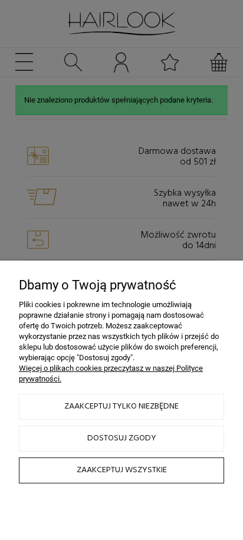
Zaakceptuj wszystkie (122, 470)
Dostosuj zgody (121, 438)
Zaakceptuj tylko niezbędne (121, 406)
